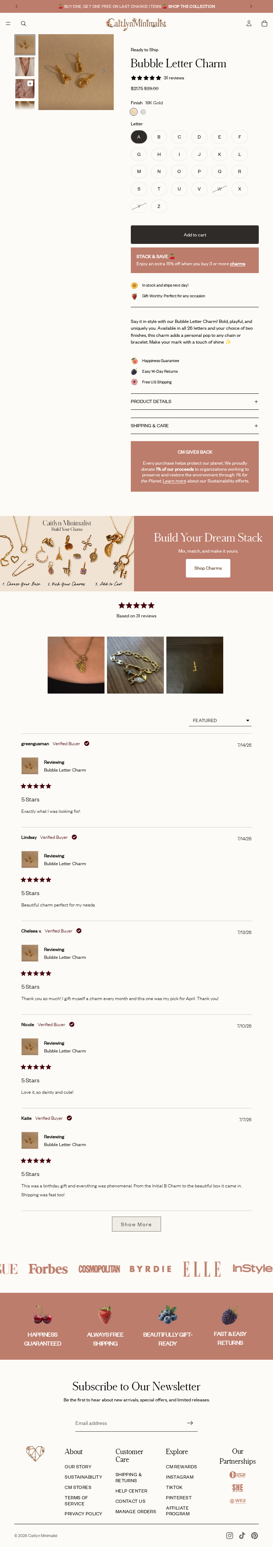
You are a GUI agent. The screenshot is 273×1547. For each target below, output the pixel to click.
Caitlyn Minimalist (43, 1535)
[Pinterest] (254, 1535)
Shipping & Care (150, 425)
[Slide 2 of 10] (24, 67)
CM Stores (78, 1487)
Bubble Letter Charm (65, 770)
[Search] (23, 23)
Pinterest (179, 1497)
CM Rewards (181, 1466)
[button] (76, 665)
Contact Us (130, 1501)
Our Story (78, 1466)
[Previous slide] (46, 72)
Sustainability (83, 1477)
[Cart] (264, 23)
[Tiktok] (242, 1535)
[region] (137, 665)
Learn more (174, 480)
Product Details (151, 401)
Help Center (132, 1491)
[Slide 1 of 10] (24, 44)
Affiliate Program (177, 1511)
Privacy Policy (83, 1513)
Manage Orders (136, 1511)
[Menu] (8, 23)
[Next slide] (106, 72)
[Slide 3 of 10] (24, 88)
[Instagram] (229, 1535)
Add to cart (195, 234)
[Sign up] (190, 1423)
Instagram (179, 1477)
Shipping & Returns (129, 1477)
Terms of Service (76, 1500)
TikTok (174, 1487)
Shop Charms (208, 568)
